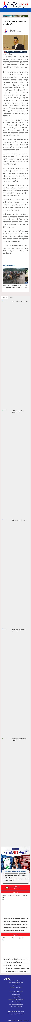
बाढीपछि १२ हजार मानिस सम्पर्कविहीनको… (17, 411)
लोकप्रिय (10, 297)
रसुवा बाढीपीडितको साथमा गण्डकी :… (19, 302)
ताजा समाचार (4, 297)
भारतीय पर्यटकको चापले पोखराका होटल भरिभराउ (13, 930)
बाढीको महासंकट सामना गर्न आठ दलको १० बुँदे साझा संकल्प (13, 938)
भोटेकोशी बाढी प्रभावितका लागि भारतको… (19, 739)
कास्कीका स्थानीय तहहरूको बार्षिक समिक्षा (12, 965)
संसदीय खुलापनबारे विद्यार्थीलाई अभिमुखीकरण (12, 962)
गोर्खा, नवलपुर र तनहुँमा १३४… (19, 520)
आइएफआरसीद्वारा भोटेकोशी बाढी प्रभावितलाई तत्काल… (19, 630)
